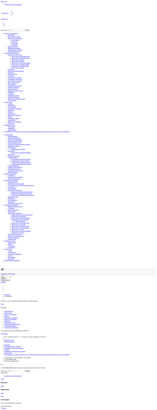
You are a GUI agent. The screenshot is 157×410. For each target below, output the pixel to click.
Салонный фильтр (13, 165)
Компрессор (11, 113)
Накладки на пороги (18, 61)
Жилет (10, 117)
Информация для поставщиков (13, 348)
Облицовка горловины (15, 79)
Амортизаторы (12, 136)
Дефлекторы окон (13, 95)
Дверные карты (13, 182)
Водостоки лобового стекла (16, 99)
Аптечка (10, 104)
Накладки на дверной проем (20, 58)
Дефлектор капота (13, 97)
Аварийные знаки (13, 118)
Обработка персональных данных (14, 351)
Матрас (10, 244)
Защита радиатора (13, 87)
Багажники (11, 128)
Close (2, 304)
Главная (3, 274)
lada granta (15, 43)
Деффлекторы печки (14, 51)
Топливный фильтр (14, 169)
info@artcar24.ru (9, 342)
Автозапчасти (8, 134)
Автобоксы (11, 126)
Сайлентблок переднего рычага (21, 164)
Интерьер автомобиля (11, 33)
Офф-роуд (7, 321)
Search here (4, 30)
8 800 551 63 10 (9, 340)
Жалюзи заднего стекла (15, 206)
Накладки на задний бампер (20, 64)
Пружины (11, 154)
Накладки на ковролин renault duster (23, 195)
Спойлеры (11, 69)
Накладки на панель (14, 37)
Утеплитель (11, 246)
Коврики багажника (14, 48)
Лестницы (11, 123)
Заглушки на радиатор (15, 81)
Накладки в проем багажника (21, 56)
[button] (3, 408)
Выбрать (3, 282)
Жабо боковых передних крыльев (22, 215)
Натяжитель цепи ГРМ (15, 141)
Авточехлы (11, 35)
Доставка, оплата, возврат (12, 346)
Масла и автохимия (10, 174)
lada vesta (14, 41)
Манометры (11, 105)
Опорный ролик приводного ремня (19, 144)
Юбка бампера (12, 74)
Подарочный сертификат (12, 260)
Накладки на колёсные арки (20, 66)
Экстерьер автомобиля (11, 53)
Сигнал (10, 255)
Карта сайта (8, 353)
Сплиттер (11, 76)
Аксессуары (8, 102)
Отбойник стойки (13, 146)
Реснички (11, 72)
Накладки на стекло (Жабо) (20, 219)
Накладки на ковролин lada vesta (22, 193)
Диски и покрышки (10, 314)
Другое (6, 316)
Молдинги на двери (18, 68)
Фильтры (7, 294)
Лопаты (10, 112)
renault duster (15, 40)
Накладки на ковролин (15, 38)
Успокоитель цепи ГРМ (15, 170)
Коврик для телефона (14, 122)
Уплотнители (12, 100)
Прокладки (11, 151)
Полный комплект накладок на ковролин (21, 185)
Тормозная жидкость (14, 179)
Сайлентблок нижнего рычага (21, 162)
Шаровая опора (13, 172)
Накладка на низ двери (19, 216)
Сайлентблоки (12, 157)
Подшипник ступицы (18, 149)
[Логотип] (4, 334)
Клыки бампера (13, 89)
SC (14, 274)
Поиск (27, 30)
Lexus (11, 274)
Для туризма (12, 107)
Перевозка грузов (9, 125)
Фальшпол (11, 201)
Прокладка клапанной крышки (21, 152)
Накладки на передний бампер (21, 63)
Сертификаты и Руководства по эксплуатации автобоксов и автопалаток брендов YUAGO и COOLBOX (37, 131)
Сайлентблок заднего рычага (21, 161)
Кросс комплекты (13, 82)
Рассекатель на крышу (15, 77)
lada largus (15, 45)
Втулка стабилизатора (15, 139)
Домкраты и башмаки (14, 108)
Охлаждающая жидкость (15, 177)
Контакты (7, 345)
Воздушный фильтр (14, 138)
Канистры (11, 110)
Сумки (10, 251)
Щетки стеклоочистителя (16, 71)
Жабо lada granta (20, 221)
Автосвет (11, 94)
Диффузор (11, 92)
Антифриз (11, 175)
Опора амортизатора (14, 143)
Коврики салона (13, 46)
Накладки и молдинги (15, 54)
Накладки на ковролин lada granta (22, 192)
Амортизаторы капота (15, 86)
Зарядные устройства (14, 115)
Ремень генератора (14, 156)
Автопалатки (12, 130)
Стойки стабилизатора (15, 167)
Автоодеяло (11, 120)
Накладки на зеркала (18, 59)
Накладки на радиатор (19, 224)
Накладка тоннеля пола (15, 50)
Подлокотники (12, 200)
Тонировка (11, 198)
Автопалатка (12, 242)
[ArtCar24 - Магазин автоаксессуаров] (4, 13)
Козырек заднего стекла (15, 90)
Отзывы (6, 350)
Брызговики (12, 84)
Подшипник (12, 148)
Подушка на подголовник (16, 183)
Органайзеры (12, 188)
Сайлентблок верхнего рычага (21, 159)
